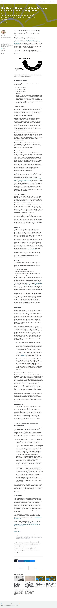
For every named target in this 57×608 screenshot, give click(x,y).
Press (36, 2)
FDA (40, 544)
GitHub (8, 603)
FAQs (50, 2)
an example (23, 355)
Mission (45, 2)
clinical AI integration (18, 544)
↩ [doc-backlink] (29, 538)
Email (16, 603)
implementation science (19, 548)
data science (35, 544)
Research (24, 2)
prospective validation (26, 550)
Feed (21, 603)
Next (35, 568)
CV (12, 603)
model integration (18, 550)
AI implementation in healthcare (24, 542)
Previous (21, 568)
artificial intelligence (34, 542)
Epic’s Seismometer (33, 249)
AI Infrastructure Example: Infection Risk (51, 583)
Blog (10, 2)
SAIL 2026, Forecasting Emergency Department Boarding (17, 584)
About (19, 2)
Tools (14, 2)
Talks (40, 2)
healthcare (17, 546)
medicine (33, 548)
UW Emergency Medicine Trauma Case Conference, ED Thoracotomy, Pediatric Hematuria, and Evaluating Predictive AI (30, 585)
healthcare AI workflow (24, 546)
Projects (31, 2)
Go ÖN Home (17, 531)
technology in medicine (36, 550)
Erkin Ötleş (3, 2)
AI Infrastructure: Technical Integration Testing (40, 583)
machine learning (28, 548)
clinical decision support (28, 544)
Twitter (3, 603)
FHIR (34, 137)
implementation (32, 546)
